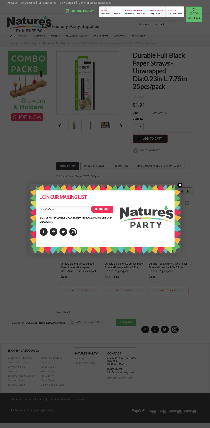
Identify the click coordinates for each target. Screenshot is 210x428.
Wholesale (156, 12)
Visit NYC (175, 12)
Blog (110, 12)
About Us (12, 2)
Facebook (44, 232)
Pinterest (53, 232)
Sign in (82, 2)
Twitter (63, 232)
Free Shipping (135, 12)
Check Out (194, 18)
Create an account (100, 2)
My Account (28, 2)
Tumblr (73, 232)
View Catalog (67, 2)
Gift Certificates (47, 2)
